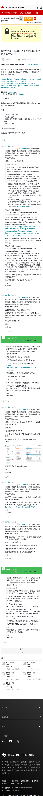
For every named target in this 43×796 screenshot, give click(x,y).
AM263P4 (28, 65)
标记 (21, 649)
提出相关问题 (28, 18)
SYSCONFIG (36, 65)
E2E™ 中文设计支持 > (9, 13)
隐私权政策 (25, 781)
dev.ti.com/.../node (23, 207)
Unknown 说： (12, 164)
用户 (41, 8)
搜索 (37, 8)
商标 (12, 783)
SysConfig (22, 94)
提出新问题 (35, 18)
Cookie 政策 (14, 781)
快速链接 (5, 717)
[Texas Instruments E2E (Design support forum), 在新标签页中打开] (10, 742)
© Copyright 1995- (10, 788)
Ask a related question (24, 33)
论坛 (21, 13)
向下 (11, 290)
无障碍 (4, 781)
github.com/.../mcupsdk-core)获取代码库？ (21, 507)
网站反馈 (20, 783)
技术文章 (28, 13)
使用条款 (5, 783)
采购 (3, 726)
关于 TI (4, 707)
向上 (6, 290)
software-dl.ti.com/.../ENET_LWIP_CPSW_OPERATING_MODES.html (23, 368)
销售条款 (35, 781)
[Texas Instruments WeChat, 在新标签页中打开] (3, 742)
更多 (37, 13)
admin (8, 60)
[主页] (12, 7)
